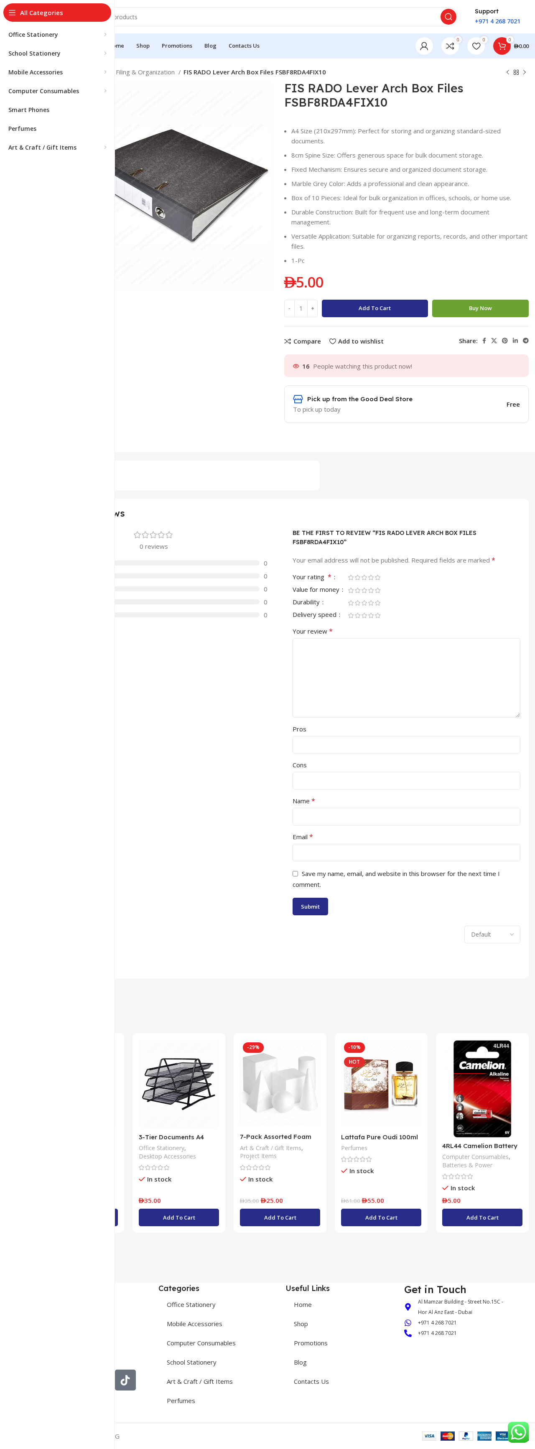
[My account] (424, 46)
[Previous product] (508, 73)
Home (303, 1304)
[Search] (448, 17)
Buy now (480, 308)
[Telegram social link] (525, 340)
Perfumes (354, 1148)
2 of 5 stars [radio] (357, 577)
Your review (313, 631)
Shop (301, 1323)
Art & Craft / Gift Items (270, 1148)
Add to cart (375, 308)
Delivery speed (315, 615)
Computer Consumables (475, 1157)
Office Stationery (161, 1148)
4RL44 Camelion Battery (479, 1146)
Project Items (258, 1156)
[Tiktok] (125, 1380)
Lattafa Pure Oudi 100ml (379, 1137)
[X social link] (494, 340)
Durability (307, 602)
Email (303, 836)
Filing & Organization (146, 72)
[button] (179, 1217)
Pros (299, 729)
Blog (300, 1362)
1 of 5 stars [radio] (350, 577)
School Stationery (192, 1362)
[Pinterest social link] (504, 340)
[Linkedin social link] (515, 340)
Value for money (317, 589)
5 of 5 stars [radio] (377, 577)
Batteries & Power (467, 1165)
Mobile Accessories (194, 1323)
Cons (300, 765)
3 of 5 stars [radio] (364, 577)
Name (304, 800)
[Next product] (524, 73)
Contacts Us (311, 1381)
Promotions (311, 1343)
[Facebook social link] (484, 340)
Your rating (312, 577)
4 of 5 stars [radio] (370, 577)
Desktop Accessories (167, 1156)
